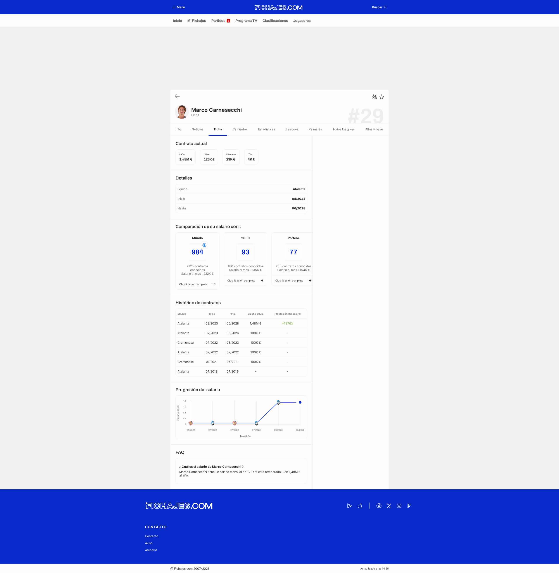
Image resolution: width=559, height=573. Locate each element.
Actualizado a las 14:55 (374, 568)
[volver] (177, 97)
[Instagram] (399, 505)
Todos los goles (344, 129)
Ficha (218, 129)
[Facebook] (379, 505)
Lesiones (292, 129)
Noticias (197, 129)
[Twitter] (389, 505)
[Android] (350, 505)
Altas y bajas (374, 129)
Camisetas (240, 129)
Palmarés (315, 129)
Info (178, 129)
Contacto (151, 536)
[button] (179, 7)
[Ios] (360, 505)
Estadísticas (266, 129)
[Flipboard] (409, 505)
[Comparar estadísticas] (374, 96)
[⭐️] (381, 96)
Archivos (151, 550)
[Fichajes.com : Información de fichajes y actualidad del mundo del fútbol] (278, 7)
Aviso (148, 543)
